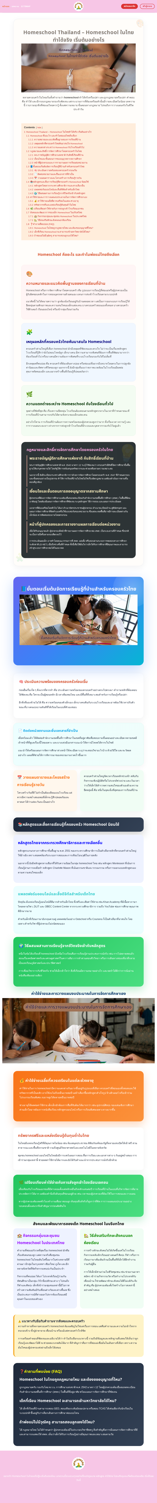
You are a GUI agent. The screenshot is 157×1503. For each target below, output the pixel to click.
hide (39, 127)
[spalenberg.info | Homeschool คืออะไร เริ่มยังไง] (79, 6)
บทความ (15, 6)
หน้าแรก (6, 6)
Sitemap (25, 6)
